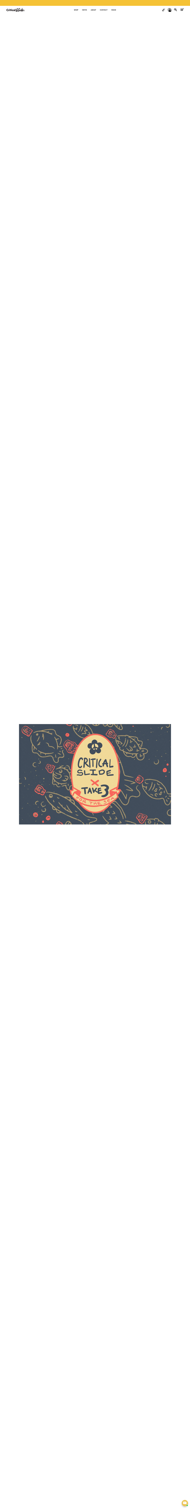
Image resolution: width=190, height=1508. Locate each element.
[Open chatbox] (185, 1503)
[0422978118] (164, 10)
